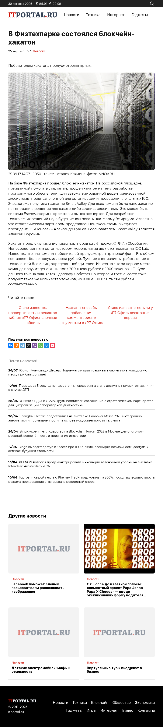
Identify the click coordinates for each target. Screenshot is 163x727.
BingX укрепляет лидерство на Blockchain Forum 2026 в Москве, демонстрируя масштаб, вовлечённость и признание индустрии (76, 433)
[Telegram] (22, 345)
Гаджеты (140, 15)
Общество (121, 702)
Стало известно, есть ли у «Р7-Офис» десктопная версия (130, 313)
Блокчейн (99, 702)
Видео (127, 710)
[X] (28, 345)
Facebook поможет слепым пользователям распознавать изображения (38, 588)
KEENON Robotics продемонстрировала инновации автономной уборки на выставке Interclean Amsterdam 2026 (80, 464)
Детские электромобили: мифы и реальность (40, 670)
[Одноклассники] (16, 345)
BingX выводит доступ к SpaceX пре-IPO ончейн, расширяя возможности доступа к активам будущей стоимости (78, 449)
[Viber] (34, 345)
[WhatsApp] (40, 345)
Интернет (116, 15)
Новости (71, 15)
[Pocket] (52, 345)
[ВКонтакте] (10, 345)
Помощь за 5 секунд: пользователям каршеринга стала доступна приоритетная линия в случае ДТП (81, 388)
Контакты (146, 710)
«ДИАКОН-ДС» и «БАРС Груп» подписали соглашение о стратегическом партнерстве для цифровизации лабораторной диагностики (80, 403)
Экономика (145, 702)
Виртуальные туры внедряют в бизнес (114, 670)
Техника (93, 15)
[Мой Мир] (46, 345)
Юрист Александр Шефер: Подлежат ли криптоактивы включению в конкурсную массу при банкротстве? (77, 372)
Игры (91, 710)
